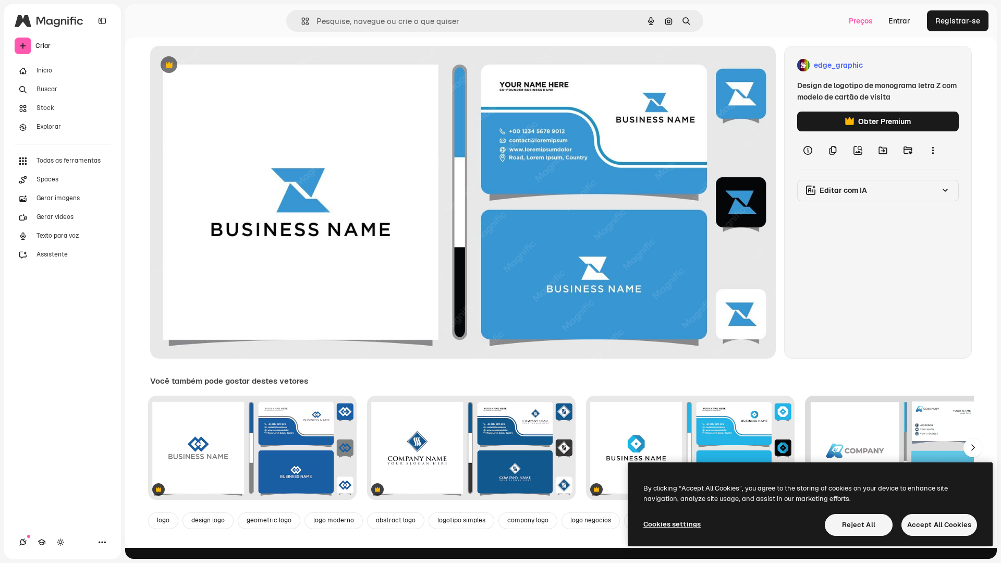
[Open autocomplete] (301, 21)
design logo (208, 520)
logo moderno (333, 520)
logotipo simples (461, 520)
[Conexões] (23, 542)
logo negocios (590, 520)
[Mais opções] (932, 150)
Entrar (899, 21)
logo (163, 520)
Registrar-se (957, 21)
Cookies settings (672, 524)
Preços (861, 21)
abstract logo (396, 520)
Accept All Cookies (939, 524)
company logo (527, 520)
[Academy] (41, 542)
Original (216, 65)
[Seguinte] (972, 448)
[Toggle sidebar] (102, 21)
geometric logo (269, 520)
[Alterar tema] (60, 542)
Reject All (858, 524)
